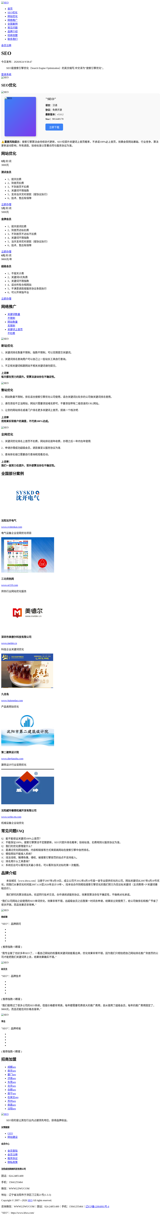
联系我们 (13, 39)
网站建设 (13, 1137)
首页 (10, 8)
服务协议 (13, 1158)
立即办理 (6, 204)
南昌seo (12, 1105)
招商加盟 (13, 35)
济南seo (12, 1078)
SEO (30, 1200)
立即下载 (54, 127)
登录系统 (6, 74)
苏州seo (12, 1101)
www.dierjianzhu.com (12, 758)
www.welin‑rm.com (11, 816)
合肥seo (12, 1089)
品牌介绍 (13, 31)
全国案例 (13, 24)
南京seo (12, 1070)
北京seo (12, 1086)
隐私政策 (13, 1162)
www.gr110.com (9, 585)
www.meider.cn (9, 643)
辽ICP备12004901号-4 (97, 1206)
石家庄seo (13, 1097)
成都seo (12, 1067)
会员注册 (6, 45)
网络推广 (13, 20)
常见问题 (13, 27)
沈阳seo (12, 1108)
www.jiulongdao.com (12, 700)
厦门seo (12, 1074)
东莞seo (12, 1082)
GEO (10, 1133)
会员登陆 (13, 1150)
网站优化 (13, 16)
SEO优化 (12, 12)
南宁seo (12, 1093)
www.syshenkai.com (11, 527)
